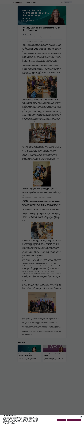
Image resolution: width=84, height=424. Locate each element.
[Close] (81, 417)
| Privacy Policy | (6, 423)
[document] (42, 419)
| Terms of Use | (13, 423)
